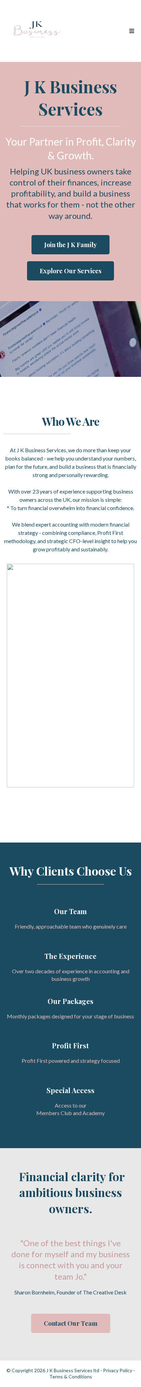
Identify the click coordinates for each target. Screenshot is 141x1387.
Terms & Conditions (70, 1376)
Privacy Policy (117, 1370)
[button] (130, 31)
